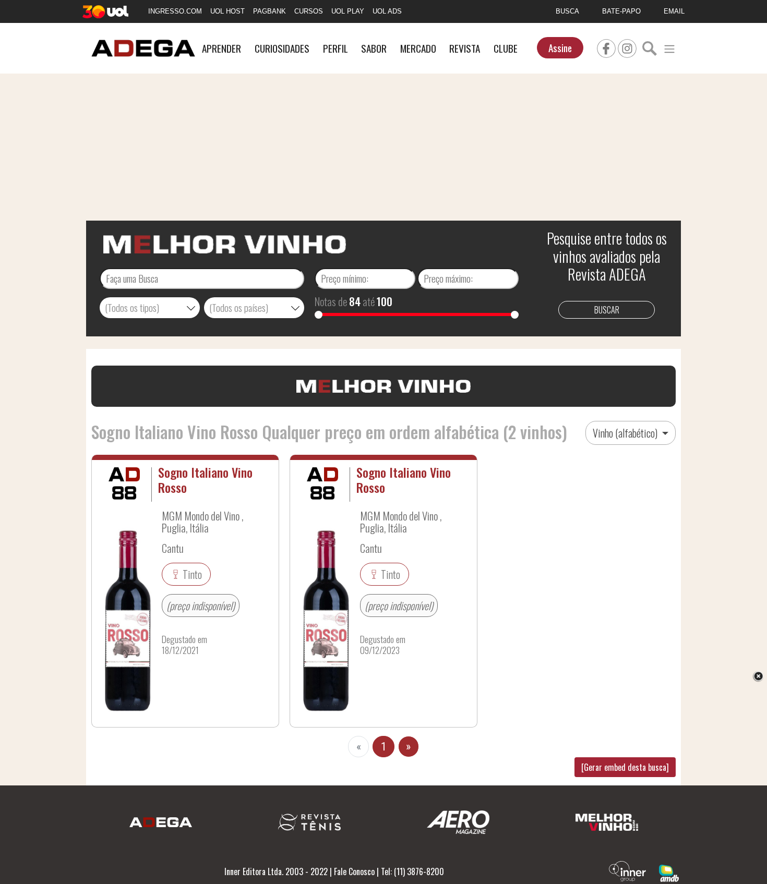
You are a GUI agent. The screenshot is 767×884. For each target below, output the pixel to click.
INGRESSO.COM (175, 11)
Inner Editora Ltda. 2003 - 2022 (276, 871)
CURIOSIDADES (282, 48)
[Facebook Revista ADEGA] (606, 47)
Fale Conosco (354, 871)
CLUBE (506, 48)
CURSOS (308, 11)
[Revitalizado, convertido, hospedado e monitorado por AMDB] (669, 872)
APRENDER (221, 48)
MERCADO (418, 48)
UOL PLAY (347, 11)
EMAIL (674, 11)
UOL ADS (387, 11)
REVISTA (464, 48)
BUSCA (567, 11)
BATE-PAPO (621, 11)
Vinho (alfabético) (626, 433)
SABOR (374, 48)
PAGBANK (269, 11)
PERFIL (335, 48)
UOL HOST (227, 11)
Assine (560, 47)
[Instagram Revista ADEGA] (627, 47)
